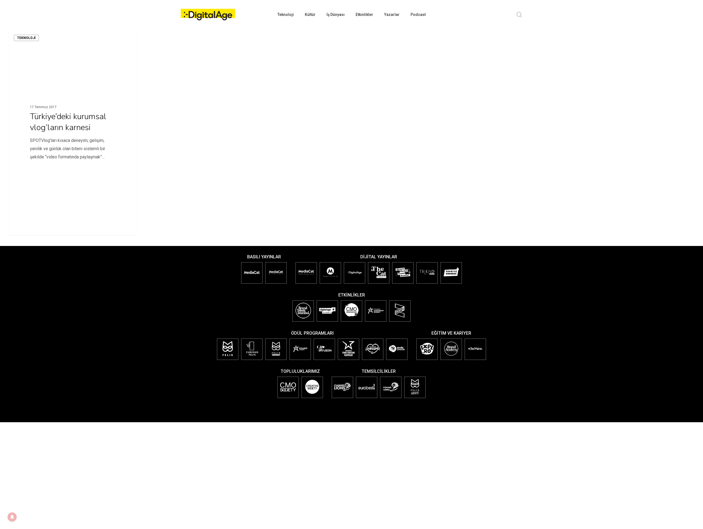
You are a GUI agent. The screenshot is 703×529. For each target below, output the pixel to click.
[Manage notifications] (12, 517)
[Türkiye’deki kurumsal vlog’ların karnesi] (72, 132)
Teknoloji (26, 38)
